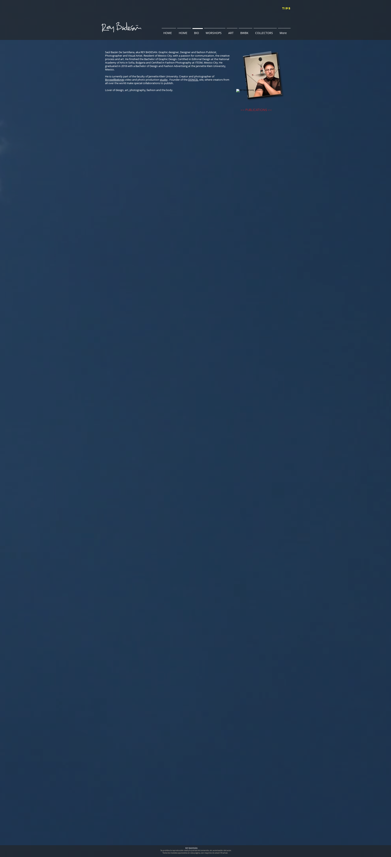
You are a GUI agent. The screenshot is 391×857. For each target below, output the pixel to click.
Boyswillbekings (114, 79)
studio (164, 79)
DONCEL (193, 79)
